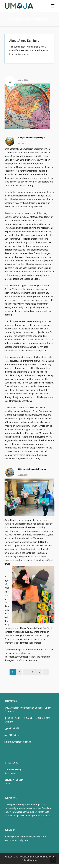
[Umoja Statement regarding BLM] (10, 141)
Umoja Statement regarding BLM (32, 137)
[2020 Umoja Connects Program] (10, 472)
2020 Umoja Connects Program (32, 469)
